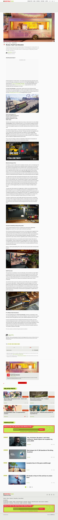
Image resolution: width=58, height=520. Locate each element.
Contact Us (11, 498)
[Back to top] (3, 383)
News (34, 1)
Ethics (8, 498)
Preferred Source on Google (22, 355)
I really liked (18, 83)
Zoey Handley (10, 52)
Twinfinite (10, 501)
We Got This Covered (35, 501)
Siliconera (29, 501)
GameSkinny (46, 501)
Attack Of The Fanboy (19, 501)
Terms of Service (30, 431)
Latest (46, 1)
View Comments (22, 382)
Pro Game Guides (6, 501)
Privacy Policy (36, 431)
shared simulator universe (20, 84)
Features (42, 1)
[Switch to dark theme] (52, 1)
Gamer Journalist (41, 501)
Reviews (38, 1)
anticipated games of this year (14, 92)
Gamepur (14, 501)
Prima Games (25, 501)
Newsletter (30, 1)
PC (15, 114)
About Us (4, 498)
